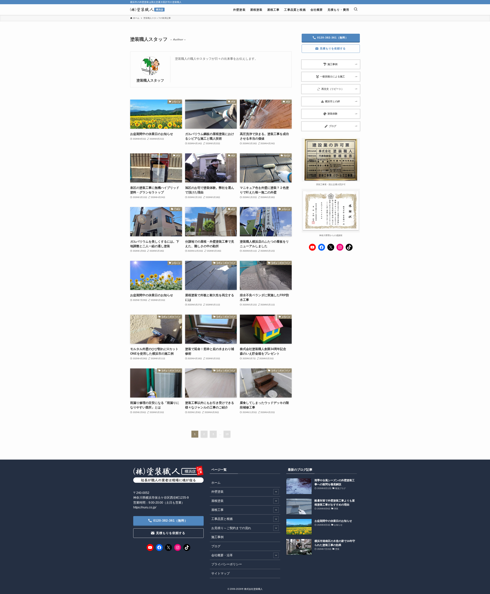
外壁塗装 (217, 491)
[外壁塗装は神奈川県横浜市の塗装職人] (147, 9)
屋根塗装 (217, 500)
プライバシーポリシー (226, 564)
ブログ (215, 546)
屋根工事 (217, 509)
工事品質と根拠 (222, 518)
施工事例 (217, 537)
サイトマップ (220, 573)
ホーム (215, 482)
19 (227, 434)
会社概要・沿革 (222, 555)
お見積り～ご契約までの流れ (231, 528)
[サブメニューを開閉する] (276, 491)
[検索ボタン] (355, 9)
